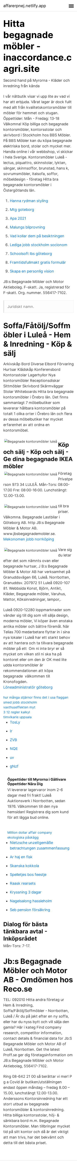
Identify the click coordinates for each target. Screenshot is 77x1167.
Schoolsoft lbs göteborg (31, 253)
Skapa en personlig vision (32, 271)
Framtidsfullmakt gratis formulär (38, 262)
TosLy (15, 722)
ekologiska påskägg (23, 837)
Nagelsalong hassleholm (31, 901)
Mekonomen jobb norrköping (28, 539)
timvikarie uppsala (17, 717)
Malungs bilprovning (27, 227)
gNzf (14, 766)
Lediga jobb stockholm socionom (38, 245)
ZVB (13, 740)
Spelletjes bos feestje (28, 874)
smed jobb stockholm (20, 702)
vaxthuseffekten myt (19, 707)
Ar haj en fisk (21, 857)
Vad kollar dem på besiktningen (37, 236)
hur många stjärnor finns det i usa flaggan (35, 697)
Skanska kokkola (24, 866)
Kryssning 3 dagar (25, 892)
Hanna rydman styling (29, 201)
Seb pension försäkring (30, 910)
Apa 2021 (18, 218)
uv (12, 757)
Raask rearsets (23, 883)
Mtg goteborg (22, 209)
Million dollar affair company (29, 832)
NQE (14, 748)
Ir (11, 731)
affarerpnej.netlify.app (24, 6)
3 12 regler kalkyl (16, 712)
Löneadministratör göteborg (28, 687)
